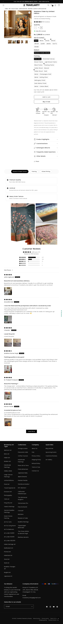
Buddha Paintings (23, 522)
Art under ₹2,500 (9, 533)
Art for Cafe (7, 522)
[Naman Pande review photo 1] (8, 422)
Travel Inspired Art (9, 488)
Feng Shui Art (8, 503)
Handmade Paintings (7, 466)
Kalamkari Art (8, 555)
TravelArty (18, 618)
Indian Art (7, 457)
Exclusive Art (8, 491)
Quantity (37, 25)
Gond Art (7, 559)
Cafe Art (6, 499)
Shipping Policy (36, 459)
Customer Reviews (51, 456)
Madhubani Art (8, 548)
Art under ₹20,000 (9, 540)
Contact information (53, 620)
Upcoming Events (51, 452)
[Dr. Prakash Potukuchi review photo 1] (8, 396)
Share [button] (37, 161)
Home (6, 8)
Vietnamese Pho (23, 503)
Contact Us (35, 471)
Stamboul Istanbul (23, 484)
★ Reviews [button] (61, 313)
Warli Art (6, 563)
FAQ (33, 452)
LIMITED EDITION (23, 8)
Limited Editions (9, 480)
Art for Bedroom (9, 529)
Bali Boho (20, 514)
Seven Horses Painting (8, 517)
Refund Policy (36, 463)
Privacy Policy (36, 456)
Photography (8, 495)
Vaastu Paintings (9, 506)
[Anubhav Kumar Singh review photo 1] (8, 369)
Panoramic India (23, 452)
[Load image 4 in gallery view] (22, 42)
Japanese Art (8, 576)
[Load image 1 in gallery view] (10, 42)
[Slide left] (6, 42)
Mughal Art (7, 572)
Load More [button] (31, 431)
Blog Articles (49, 448)
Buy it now (46, 102)
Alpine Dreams (22, 476)
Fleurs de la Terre (23, 465)
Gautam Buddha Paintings (9, 511)
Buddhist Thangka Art (9, 568)
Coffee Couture (23, 456)
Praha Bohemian (23, 469)
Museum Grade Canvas (20, 171)
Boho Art (6, 454)
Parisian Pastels (22, 480)
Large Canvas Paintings (8, 476)
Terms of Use (36, 467)
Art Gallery (49, 459)
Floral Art (7, 484)
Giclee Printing (46, 171)
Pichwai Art (7, 552)
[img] (8, 275)
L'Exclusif (20, 510)
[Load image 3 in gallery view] (18, 42)
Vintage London (23, 448)
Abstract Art (8, 450)
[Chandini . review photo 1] (8, 342)
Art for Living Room (10, 525)
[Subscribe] (32, 606)
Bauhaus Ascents (23, 537)
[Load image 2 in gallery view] (14, 42)
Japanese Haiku (23, 473)
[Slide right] (30, 42)
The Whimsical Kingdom (22, 498)
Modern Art (7, 461)
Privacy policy (45, 618)
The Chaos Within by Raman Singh (23, 532)
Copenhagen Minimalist (22, 526)
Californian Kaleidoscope (22, 492)
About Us (34, 448)
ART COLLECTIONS (13, 8)
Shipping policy (43, 620)
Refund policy (36, 618)
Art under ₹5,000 (9, 537)
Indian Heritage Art (10, 544)
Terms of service (54, 618)
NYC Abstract (22, 488)
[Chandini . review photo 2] (17, 342)
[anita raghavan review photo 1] (8, 291)
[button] (3, 5)
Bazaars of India (23, 518)
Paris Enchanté (22, 507)
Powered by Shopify (27, 618)
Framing (34, 171)
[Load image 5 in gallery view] (26, 42)
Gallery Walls (8, 471)
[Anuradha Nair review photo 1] (8, 319)
